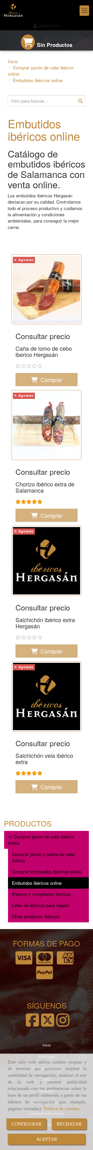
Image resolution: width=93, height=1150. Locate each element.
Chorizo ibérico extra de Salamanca (45, 487)
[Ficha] (46, 289)
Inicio (47, 1045)
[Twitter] (47, 1024)
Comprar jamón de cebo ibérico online (41, 839)
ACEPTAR (46, 1139)
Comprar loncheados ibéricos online (46, 871)
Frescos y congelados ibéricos (41, 894)
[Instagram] (62, 1024)
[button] (46, 25)
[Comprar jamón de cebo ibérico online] (10, 836)
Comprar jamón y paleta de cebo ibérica (43, 857)
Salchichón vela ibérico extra (44, 758)
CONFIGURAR (26, 1123)
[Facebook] (32, 1024)
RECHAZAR (69, 1123)
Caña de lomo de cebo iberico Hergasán (44, 351)
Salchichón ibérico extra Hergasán (45, 623)
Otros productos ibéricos (36, 916)
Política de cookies (61, 1108)
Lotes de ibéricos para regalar (40, 905)
